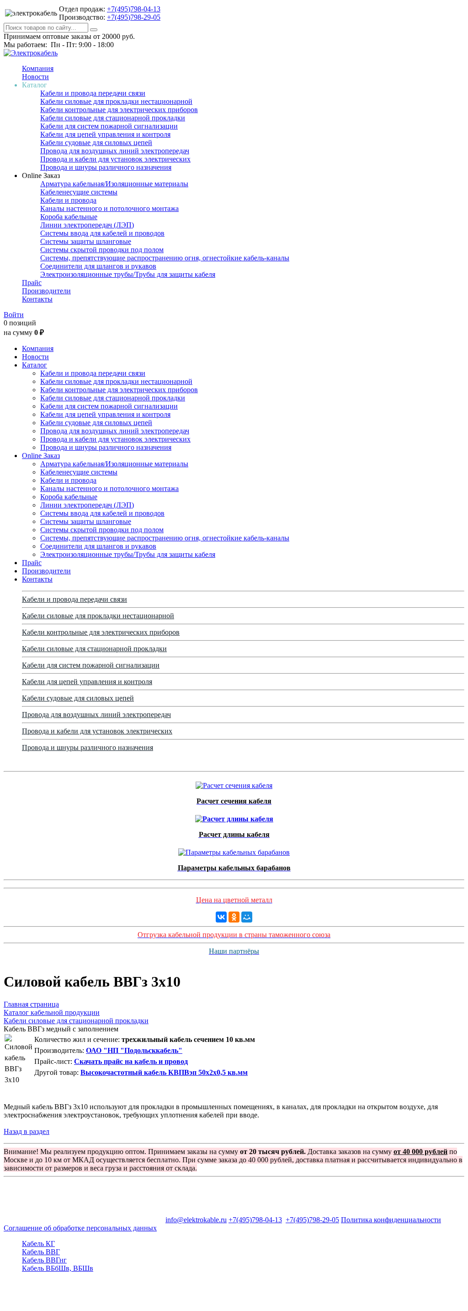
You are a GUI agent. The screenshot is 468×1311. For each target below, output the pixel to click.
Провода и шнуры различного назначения (105, 167)
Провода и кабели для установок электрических (115, 159)
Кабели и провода (68, 200)
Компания (37, 68)
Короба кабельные (68, 217)
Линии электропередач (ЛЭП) (87, 225)
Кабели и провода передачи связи (92, 93)
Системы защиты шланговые (85, 241)
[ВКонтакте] (221, 917)
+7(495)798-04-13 (133, 9)
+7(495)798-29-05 (133, 17)
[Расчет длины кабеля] (234, 816)
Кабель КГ (38, 1243)
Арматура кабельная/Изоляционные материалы (114, 184)
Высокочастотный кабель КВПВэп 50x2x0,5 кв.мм (164, 1072)
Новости (35, 77)
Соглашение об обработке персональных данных (80, 1228)
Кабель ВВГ (41, 1252)
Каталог (34, 365)
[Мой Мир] (246, 917)
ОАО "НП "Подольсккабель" (134, 1050)
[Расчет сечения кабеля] (234, 783)
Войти (14, 314)
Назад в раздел (26, 1131)
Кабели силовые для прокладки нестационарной (116, 101)
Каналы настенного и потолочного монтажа (109, 208)
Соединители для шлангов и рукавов (98, 266)
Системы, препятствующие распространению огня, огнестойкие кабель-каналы (164, 258)
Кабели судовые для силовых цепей (96, 142)
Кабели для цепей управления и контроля (105, 134)
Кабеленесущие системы (78, 192)
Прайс (32, 282)
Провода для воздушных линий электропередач (114, 151)
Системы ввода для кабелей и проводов (102, 233)
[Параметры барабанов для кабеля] (234, 850)
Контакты (37, 299)
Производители (46, 291)
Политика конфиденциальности (391, 1220)
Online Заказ (41, 455)
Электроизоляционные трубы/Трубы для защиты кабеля (127, 274)
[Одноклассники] (234, 917)
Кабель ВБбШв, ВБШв (57, 1268)
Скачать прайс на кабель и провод (131, 1061)
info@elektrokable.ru (196, 1220)
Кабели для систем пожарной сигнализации (109, 126)
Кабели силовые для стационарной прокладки (112, 118)
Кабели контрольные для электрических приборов (119, 109)
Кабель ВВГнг (44, 1260)
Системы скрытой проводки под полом (102, 250)
